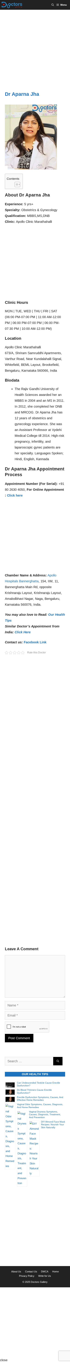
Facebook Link (35, 642)
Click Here (23, 632)
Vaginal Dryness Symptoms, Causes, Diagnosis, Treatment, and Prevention (45, 1114)
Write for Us (44, 1276)
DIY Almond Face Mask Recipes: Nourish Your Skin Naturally (53, 1124)
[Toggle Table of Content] (15, 184)
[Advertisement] (35, 46)
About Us (16, 1271)
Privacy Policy (26, 1276)
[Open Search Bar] (52, 5)
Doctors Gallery (39, 1282)
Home (55, 1271)
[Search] (58, 1061)
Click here (15, 495)
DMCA (44, 1271)
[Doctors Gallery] (12, 5)
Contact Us (31, 1271)
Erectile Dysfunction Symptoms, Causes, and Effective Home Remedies (40, 1098)
